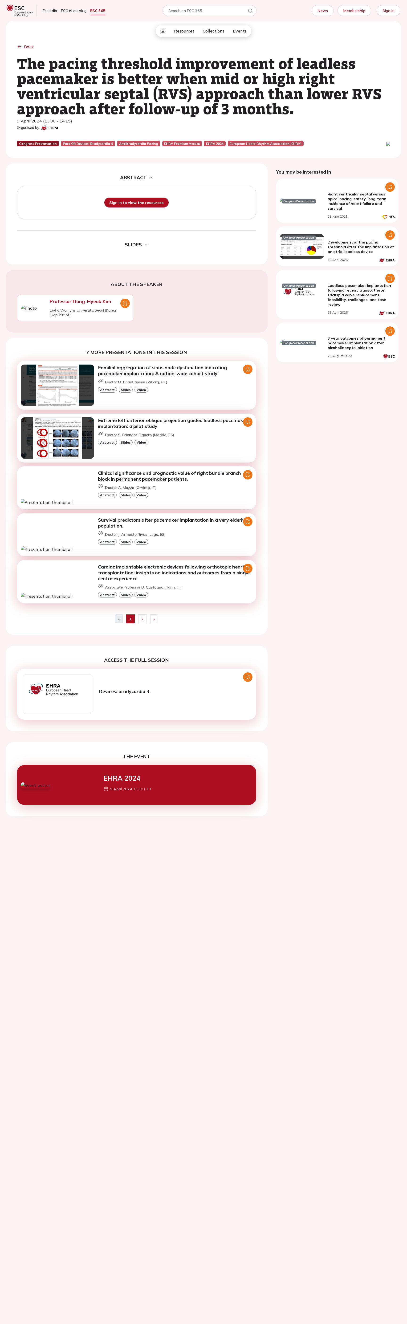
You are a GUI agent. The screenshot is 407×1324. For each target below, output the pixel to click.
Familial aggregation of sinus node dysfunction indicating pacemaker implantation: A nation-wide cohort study (162, 370)
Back (29, 46)
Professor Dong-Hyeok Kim (80, 301)
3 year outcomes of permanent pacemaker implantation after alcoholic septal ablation (356, 343)
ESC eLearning (73, 10)
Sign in (389, 10)
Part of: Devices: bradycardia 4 (88, 143)
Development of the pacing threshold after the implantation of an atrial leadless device (361, 247)
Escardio (49, 10)
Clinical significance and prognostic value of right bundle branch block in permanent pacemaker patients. (169, 476)
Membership (354, 10)
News (322, 10)
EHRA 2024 (122, 778)
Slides (125, 390)
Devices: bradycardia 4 (124, 691)
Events (240, 31)
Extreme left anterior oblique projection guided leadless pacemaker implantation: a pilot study (173, 423)
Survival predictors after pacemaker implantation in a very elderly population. (171, 523)
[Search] (250, 11)
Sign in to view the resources (136, 202)
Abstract (107, 390)
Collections (213, 31)
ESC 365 (98, 10)
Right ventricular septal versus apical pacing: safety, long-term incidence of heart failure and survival (357, 201)
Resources (184, 31)
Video (141, 390)
